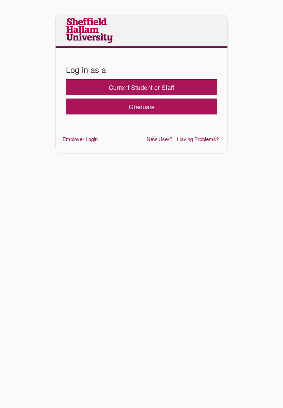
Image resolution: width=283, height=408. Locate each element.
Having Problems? (198, 138)
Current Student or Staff (141, 87)
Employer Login (80, 138)
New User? (159, 138)
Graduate (142, 106)
